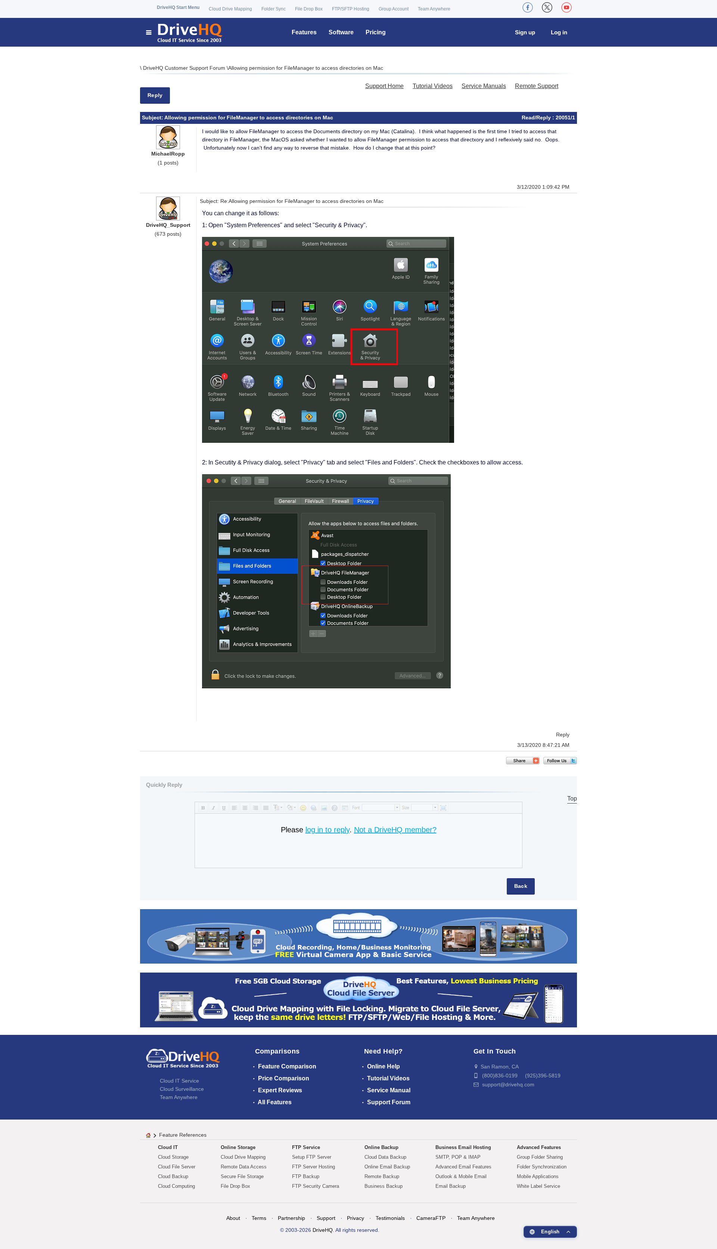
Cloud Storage (173, 1157)
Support (326, 1218)
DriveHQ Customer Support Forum (185, 68)
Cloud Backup (173, 1176)
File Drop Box (309, 9)
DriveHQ (323, 1230)
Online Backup (381, 1147)
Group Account (394, 9)
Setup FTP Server (311, 1157)
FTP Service (306, 1147)
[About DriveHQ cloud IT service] (183, 1062)
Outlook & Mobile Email (461, 1176)
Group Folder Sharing (540, 1157)
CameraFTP (431, 1218)
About (233, 1218)
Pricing (376, 32)
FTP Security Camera (315, 1186)
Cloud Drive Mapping (230, 9)
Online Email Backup (387, 1167)
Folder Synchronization (542, 1167)
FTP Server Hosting (313, 1167)
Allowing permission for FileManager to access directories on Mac (305, 68)
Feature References (183, 1135)
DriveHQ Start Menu (178, 7)
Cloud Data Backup (385, 1157)
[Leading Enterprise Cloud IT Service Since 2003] (358, 999)
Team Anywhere (434, 9)
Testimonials (390, 1218)
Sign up (525, 32)
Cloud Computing (176, 1186)
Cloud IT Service (179, 1081)
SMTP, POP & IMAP (458, 1157)
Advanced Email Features (463, 1167)
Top (572, 798)
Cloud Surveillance (182, 1089)
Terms (259, 1218)
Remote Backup (381, 1176)
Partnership (291, 1218)
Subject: (153, 117)
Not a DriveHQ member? (395, 830)
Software (341, 32)
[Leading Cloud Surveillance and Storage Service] (358, 936)
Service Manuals (484, 86)
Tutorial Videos (433, 86)
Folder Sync (273, 9)
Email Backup (450, 1186)
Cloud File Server (176, 1167)
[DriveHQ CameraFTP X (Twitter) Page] (547, 7)
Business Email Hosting (463, 1147)
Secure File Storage (242, 1176)
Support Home (384, 86)
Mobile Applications (538, 1176)
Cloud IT (168, 1147)
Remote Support (536, 86)
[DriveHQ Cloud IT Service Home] (184, 32)
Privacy (355, 1218)
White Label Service (538, 1186)
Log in (559, 32)
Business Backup (383, 1186)
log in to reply (327, 830)
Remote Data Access (244, 1167)
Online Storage (238, 1147)
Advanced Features (539, 1147)
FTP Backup (305, 1176)
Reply (155, 95)
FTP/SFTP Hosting (350, 9)
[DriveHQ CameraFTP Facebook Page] (528, 7)
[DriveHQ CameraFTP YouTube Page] (566, 7)
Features (304, 32)
